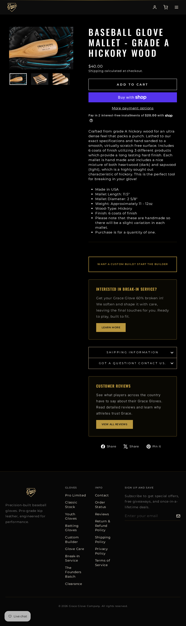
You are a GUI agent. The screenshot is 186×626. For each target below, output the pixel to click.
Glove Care (74, 549)
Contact (102, 495)
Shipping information (133, 352)
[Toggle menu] (176, 7)
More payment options (133, 108)
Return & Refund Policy (102, 525)
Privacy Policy (101, 551)
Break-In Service (72, 558)
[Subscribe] (178, 516)
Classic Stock (71, 504)
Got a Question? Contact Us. (132, 363)
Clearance (73, 584)
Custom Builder (72, 539)
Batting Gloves (71, 528)
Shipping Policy (103, 539)
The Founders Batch (73, 572)
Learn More (111, 327)
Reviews (102, 514)
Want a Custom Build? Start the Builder (132, 264)
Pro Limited (75, 495)
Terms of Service (102, 562)
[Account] (155, 7)
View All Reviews (114, 424)
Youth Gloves (71, 516)
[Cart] (166, 7)
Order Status (100, 504)
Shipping (96, 71)
